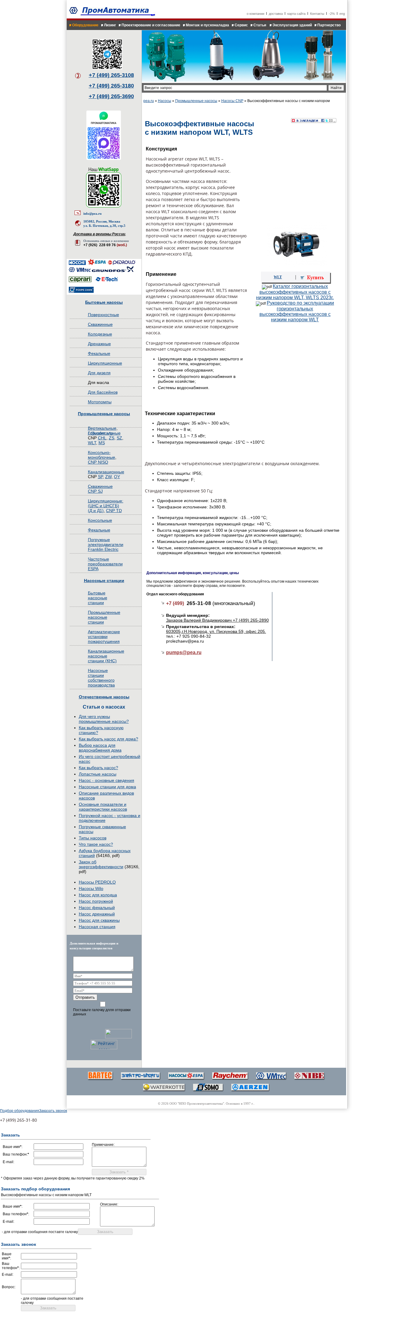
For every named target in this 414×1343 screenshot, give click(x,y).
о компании (255, 13)
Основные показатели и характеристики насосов (103, 807)
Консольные (100, 520)
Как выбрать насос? (98, 767)
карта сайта (296, 13)
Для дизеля (99, 372)
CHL (102, 437)
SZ (119, 437)
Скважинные (100, 324)
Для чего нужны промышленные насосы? (104, 719)
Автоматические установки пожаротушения (104, 636)
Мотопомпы (100, 401)
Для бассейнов (103, 392)
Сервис (241, 25)
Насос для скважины (99, 920)
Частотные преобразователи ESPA (105, 564)
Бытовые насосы (104, 302)
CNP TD (114, 510)
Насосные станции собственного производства (101, 677)
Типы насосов (92, 837)
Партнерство (329, 25)
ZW (108, 476)
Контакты (317, 13)
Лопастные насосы (97, 774)
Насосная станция (97, 926)
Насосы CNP (232, 101)
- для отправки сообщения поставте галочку (40, 1232)
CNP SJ (95, 491)
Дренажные (99, 343)
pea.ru (148, 101)
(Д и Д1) (96, 510)
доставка (276, 13)
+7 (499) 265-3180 (111, 86)
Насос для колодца (98, 894)
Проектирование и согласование (151, 25)
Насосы (164, 101)
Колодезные (100, 334)
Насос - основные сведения (106, 780)
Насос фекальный (97, 907)
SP (100, 476)
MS (101, 442)
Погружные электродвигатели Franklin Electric (105, 544)
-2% (332, 13)
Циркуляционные (105, 363)
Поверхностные (103, 314)
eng (342, 13)
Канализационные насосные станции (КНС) (106, 656)
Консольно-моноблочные (101, 455)
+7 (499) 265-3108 (111, 75)
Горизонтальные (104, 433)
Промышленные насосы (104, 413)
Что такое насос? (96, 844)
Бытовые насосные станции (97, 597)
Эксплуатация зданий (292, 25)
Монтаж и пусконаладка (207, 25)
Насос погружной (96, 901)
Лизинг (110, 25)
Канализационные (106, 471)
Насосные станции (104, 580)
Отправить (85, 997)
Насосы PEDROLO (97, 882)
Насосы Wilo (91, 888)
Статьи (260, 25)
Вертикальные (102, 428)
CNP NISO (98, 462)
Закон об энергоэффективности (101, 864)
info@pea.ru (92, 213)
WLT (92, 442)
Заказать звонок (53, 1111)
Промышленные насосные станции (104, 617)
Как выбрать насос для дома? (108, 738)
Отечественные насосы (104, 696)
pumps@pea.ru (184, 652)
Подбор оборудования (19, 1111)
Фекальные (99, 353)
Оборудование (85, 25)
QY (117, 476)
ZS (111, 437)
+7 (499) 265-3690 (111, 96)
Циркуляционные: (105, 500)
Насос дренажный (97, 913)
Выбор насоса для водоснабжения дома (100, 748)
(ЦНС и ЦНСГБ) (103, 505)
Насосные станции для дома (107, 786)
